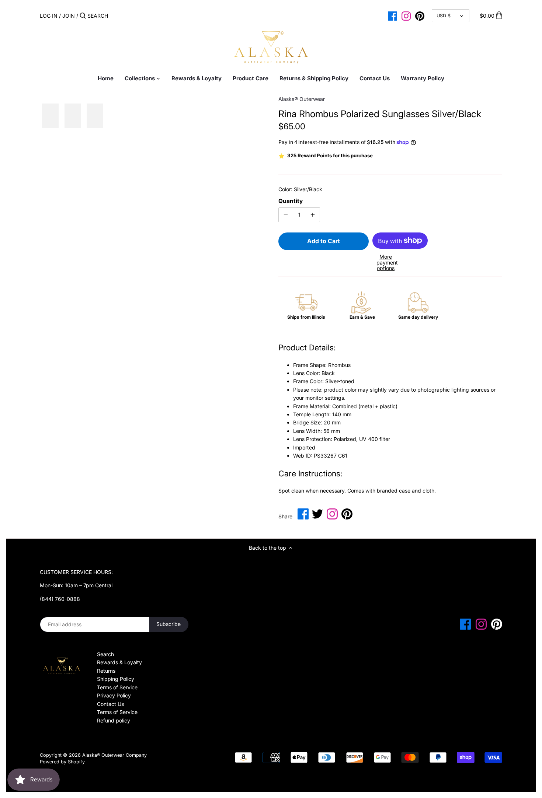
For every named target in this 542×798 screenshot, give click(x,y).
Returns (106, 671)
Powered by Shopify (62, 761)
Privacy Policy (114, 695)
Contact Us (110, 704)
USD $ (444, 15)
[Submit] (83, 16)
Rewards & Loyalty (119, 662)
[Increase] (313, 215)
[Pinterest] (419, 15)
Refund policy (113, 720)
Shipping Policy (115, 679)
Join (68, 16)
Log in (49, 16)
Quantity (290, 201)
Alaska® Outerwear (301, 99)
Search (105, 654)
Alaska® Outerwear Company (114, 755)
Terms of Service (117, 687)
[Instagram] (406, 15)
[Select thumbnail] (50, 116)
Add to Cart (323, 241)
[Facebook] (392, 15)
